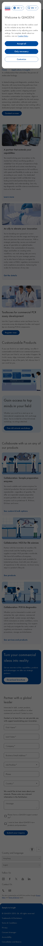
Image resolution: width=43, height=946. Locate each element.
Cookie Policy (23, 36)
